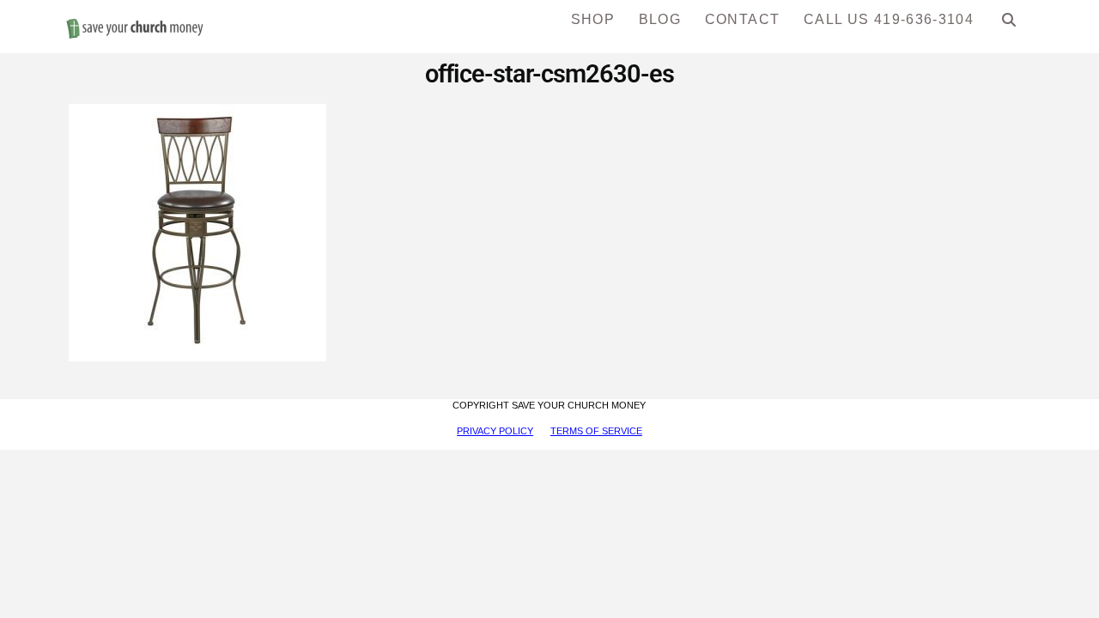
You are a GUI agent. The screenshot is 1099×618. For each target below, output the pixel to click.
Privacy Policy (495, 431)
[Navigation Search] (1009, 26)
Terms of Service (596, 431)
